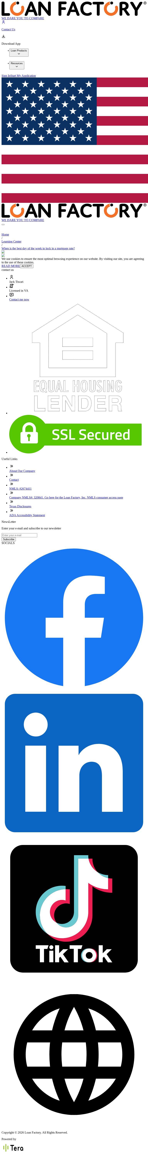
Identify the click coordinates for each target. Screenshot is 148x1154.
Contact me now (19, 299)
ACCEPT (27, 266)
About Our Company (22, 471)
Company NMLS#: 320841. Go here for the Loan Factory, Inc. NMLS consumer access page (66, 497)
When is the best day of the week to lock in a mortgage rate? (38, 248)
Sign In (6, 75)
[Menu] (3, 224)
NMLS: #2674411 (20, 488)
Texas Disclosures (20, 506)
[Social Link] (74, 688)
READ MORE (11, 266)
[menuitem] (19, 53)
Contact (14, 479)
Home (5, 234)
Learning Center (11, 241)
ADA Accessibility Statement (27, 515)
